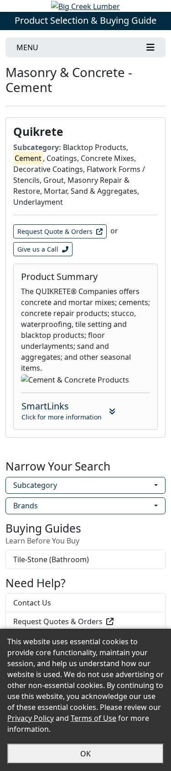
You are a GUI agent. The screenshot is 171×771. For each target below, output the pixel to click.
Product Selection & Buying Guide (85, 20)
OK (85, 754)
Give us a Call (37, 249)
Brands (25, 506)
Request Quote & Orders (55, 231)
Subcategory (35, 485)
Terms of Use (93, 718)
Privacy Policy (30, 718)
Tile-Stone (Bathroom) (51, 559)
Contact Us (32, 603)
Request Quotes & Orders (58, 621)
